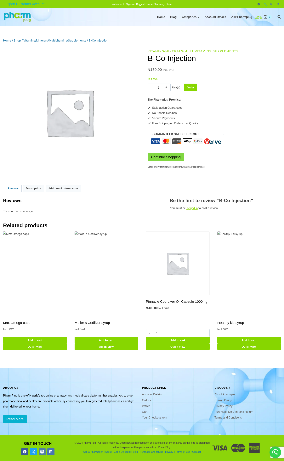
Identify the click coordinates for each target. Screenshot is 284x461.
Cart (144, 411)
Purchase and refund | (152, 451)
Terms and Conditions (228, 417)
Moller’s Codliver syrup (92, 323)
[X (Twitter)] (33, 451)
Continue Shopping (166, 157)
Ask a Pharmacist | (94, 451)
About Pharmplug (225, 394)
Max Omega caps (16, 323)
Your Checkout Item (154, 417)
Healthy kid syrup (230, 323)
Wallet (146, 406)
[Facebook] (259, 4)
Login (258, 17)
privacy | (170, 451)
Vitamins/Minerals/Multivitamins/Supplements (193, 51)
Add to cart (35, 340)
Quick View (35, 346)
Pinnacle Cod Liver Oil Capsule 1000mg (176, 301)
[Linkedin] (278, 4)
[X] (265, 4)
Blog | (136, 451)
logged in (192, 208)
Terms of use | (183, 451)
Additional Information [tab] (63, 188)
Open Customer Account (25, 4)
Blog (173, 17)
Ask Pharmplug (241, 17)
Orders (146, 400)
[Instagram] (272, 4)
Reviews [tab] (13, 188)
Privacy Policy (223, 406)
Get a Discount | (123, 451)
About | (109, 451)
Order (190, 87)
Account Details (215, 17)
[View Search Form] (277, 17)
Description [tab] (33, 188)
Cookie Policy (223, 400)
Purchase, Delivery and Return (233, 411)
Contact (196, 451)
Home (161, 17)
